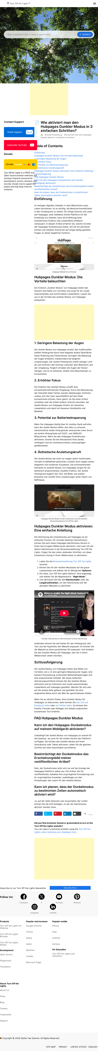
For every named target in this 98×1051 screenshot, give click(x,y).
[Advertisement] (49, 99)
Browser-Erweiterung (53, 135)
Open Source (6, 954)
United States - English (84, 1047)
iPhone (55, 925)
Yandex (29, 956)
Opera (29, 938)
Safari (29, 944)
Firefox (29, 932)
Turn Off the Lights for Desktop (11, 926)
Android (56, 938)
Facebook (24, 903)
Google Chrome (33, 925)
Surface (56, 944)
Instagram (34, 913)
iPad (54, 932)
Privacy (63, 1047)
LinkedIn (53, 913)
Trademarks (5, 1014)
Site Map (51, 1047)
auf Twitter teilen (64, 705)
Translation (5, 966)
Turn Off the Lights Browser (9, 935)
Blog (2, 1002)
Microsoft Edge (33, 962)
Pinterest (77, 903)
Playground (5, 960)
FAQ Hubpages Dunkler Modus (49, 177)
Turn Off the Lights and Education (63, 954)
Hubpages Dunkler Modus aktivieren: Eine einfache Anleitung (63, 171)
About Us (4, 990)
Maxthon (30, 950)
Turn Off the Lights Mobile (9, 943)
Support (4, 1020)
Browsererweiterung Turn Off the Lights (72, 561)
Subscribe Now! (70, 888)
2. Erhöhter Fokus (42, 161)
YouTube (59, 903)
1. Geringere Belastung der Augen (50, 158)
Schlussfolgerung (42, 174)
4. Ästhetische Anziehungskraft (49, 168)
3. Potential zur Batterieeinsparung (51, 165)
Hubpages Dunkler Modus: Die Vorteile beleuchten (58, 155)
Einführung (39, 152)
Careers (4, 1008)
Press (2, 996)
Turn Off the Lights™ (20, 3)
